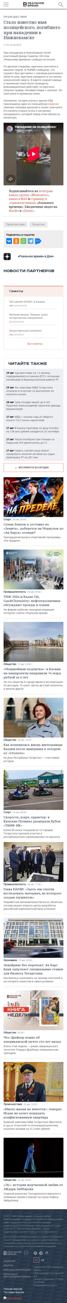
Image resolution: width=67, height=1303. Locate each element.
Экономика (10, 960)
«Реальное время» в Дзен (36, 256)
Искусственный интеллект (25, 332)
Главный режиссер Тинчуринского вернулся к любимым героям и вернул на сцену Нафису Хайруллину (33, 1192)
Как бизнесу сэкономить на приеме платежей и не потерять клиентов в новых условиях (33, 973)
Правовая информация (17, 1270)
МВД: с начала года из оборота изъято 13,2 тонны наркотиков (29, 418)
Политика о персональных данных (17, 1275)
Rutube (14, 211)
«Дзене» (28, 211)
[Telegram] (30, 241)
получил (53, 104)
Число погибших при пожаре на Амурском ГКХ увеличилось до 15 (30, 441)
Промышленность (15, 591)
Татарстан (38, 224)
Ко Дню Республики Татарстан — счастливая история (33, 753)
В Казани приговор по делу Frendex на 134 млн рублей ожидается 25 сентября (32, 429)
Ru (36, 1260)
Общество (10, 664)
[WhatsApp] (23, 241)
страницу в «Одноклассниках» (28, 201)
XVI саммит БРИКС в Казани (27, 303)
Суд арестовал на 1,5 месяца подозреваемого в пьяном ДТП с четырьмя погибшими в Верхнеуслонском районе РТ (32, 376)
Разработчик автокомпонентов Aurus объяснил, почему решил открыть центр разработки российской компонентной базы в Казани (33, 898)
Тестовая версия (14, 1292)
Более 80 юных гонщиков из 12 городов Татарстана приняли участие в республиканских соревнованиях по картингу (32, 826)
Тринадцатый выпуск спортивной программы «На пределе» (33, 532)
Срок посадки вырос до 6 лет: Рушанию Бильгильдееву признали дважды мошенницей (33, 405)
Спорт (7, 519)
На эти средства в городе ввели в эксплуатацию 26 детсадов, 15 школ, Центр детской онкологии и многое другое (33, 678)
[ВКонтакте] (9, 241)
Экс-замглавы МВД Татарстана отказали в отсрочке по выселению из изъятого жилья (30, 391)
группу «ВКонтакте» (34, 195)
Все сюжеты (34, 343)
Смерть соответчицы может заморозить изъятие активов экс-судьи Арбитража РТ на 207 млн (30, 454)
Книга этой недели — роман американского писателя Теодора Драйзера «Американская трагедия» (32, 1045)
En (42, 1260)
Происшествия (15, 16)
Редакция (9, 1261)
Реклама (9, 1265)
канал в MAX (18, 199)
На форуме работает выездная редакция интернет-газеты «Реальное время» (32, 605)
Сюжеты (16, 291)
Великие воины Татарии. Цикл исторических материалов (28, 318)
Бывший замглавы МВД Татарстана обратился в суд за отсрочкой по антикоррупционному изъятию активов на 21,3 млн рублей (32, 1118)
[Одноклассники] (16, 241)
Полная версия (13, 1288)
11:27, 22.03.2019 (12, 44)
